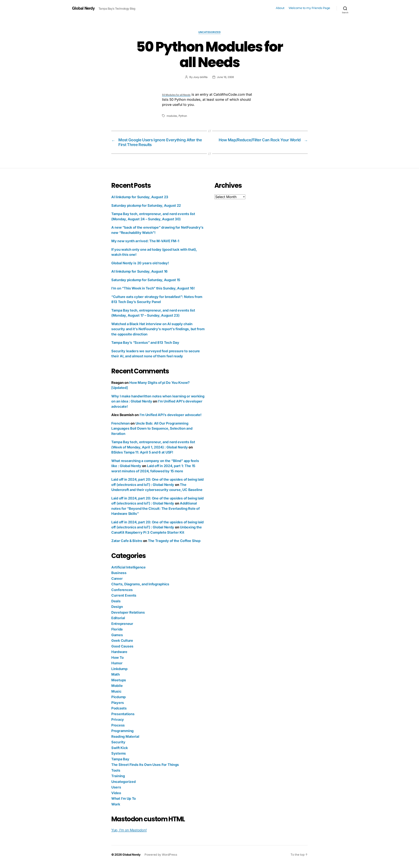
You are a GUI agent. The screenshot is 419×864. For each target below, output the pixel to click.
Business (119, 573)
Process (118, 725)
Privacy (117, 719)
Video (116, 793)
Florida (117, 629)
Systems (118, 753)
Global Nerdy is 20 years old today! (140, 263)
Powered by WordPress (161, 854)
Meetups (118, 680)
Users (116, 787)
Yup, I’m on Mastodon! (129, 830)
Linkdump (119, 669)
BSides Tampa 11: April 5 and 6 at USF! (142, 452)
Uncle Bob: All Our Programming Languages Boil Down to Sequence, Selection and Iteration (151, 428)
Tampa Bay (120, 759)
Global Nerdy (83, 8)
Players (117, 703)
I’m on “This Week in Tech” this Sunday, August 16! (153, 288)
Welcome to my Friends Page (309, 8)
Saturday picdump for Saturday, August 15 (145, 280)
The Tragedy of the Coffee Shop (174, 541)
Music (116, 691)
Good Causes (122, 646)
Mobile (117, 686)
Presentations (123, 714)
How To (117, 657)
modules (172, 115)
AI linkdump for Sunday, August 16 (139, 271)
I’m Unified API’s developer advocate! (170, 415)
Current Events (123, 595)
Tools (115, 770)
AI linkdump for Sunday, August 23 (139, 197)
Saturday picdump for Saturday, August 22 (146, 205)
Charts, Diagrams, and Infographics (140, 584)
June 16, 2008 (225, 77)
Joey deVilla (200, 77)
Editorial (118, 618)
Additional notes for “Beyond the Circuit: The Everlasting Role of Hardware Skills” (155, 508)
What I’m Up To (123, 798)
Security (118, 742)
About (280, 8)
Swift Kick (119, 748)
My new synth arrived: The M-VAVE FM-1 (145, 241)
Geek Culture (122, 640)
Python (183, 115)
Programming (122, 731)
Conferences (122, 590)
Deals (116, 601)
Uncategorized (209, 32)
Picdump (118, 697)
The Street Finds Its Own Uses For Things (145, 765)
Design (117, 607)
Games (117, 635)
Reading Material (125, 736)
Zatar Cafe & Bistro (126, 541)
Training (118, 776)
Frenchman (120, 423)
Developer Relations (128, 612)
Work (115, 804)
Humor (117, 663)
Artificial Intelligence (128, 567)
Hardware (119, 652)
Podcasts (119, 708)
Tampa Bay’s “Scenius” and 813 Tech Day (145, 342)
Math (115, 674)
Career (117, 578)
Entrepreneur (122, 624)
